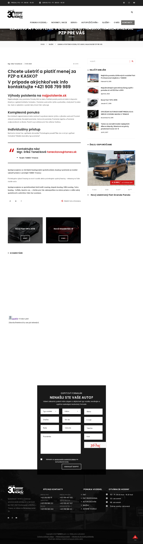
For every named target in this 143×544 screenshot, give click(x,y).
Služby (105, 22)
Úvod (43, 44)
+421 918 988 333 (66, 509)
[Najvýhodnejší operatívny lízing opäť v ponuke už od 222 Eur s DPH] (93, 90)
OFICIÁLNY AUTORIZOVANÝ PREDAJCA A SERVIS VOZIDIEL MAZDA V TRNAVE (117, 113)
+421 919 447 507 (66, 503)
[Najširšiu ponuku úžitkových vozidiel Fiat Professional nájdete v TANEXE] (93, 78)
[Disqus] (44, 284)
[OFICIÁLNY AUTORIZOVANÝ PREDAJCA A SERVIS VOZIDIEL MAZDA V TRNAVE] (93, 114)
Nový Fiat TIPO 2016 (109, 100)
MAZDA (86, 505)
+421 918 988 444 (47, 509)
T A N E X (59, 534)
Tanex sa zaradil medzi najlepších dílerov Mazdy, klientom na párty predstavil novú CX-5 (115, 126)
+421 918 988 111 (46, 497)
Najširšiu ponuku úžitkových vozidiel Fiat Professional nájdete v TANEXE (118, 76)
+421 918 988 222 (47, 503)
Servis (74, 22)
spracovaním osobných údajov (65, 459)
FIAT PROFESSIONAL (90, 498)
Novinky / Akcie (59, 22)
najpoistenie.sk (54, 95)
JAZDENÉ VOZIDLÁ (90, 509)
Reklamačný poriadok (63, 537)
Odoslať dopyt (71, 467)
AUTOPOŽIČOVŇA (89, 502)
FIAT (84, 494)
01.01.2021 (28, 64)
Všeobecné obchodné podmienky (83, 537)
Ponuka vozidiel (38, 22)
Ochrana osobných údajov (45, 537)
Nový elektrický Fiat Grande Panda (110, 194)
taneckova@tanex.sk (62, 152)
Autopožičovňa (89, 22)
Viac (25, 238)
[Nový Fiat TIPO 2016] (93, 102)
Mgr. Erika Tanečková (15, 64)
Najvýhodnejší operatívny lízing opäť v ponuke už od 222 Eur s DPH (117, 89)
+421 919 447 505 (66, 497)
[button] (50, 411)
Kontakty (127, 22)
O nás (116, 22)
